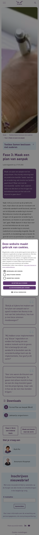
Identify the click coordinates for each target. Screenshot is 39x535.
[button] (19, 292)
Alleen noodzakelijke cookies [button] (19, 288)
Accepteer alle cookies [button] (19, 283)
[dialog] (19, 267)
